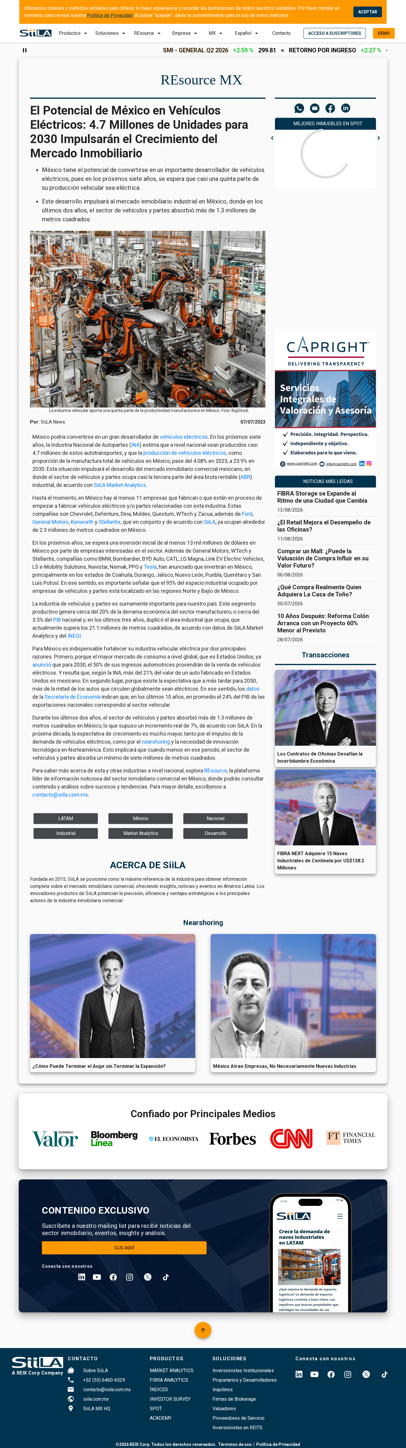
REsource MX (201, 79)
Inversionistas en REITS (237, 1427)
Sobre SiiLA (95, 1370)
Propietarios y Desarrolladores (245, 1380)
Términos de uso (235, 1444)
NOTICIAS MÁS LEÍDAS (328, 481)
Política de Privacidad (110, 15)
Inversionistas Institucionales (243, 1370)
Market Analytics (171, 1370)
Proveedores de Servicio (239, 1418)
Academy (160, 1418)
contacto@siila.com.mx (107, 1389)
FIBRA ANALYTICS (169, 1380)
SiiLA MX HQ (96, 1408)
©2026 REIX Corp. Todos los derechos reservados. (166, 1444)
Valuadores (224, 1408)
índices (159, 1389)
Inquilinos (223, 1389)
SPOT (156, 1408)
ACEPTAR (367, 12)
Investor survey (170, 1399)
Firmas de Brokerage (234, 1399)
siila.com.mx (96, 1399)
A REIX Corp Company (37, 1373)
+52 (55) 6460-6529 (104, 1380)
